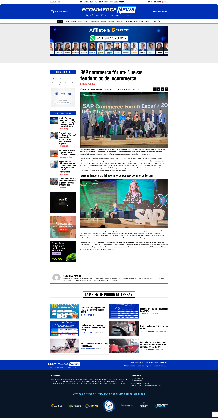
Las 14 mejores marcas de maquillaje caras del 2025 (94, 344)
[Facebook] (53, 79)
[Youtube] (73, 79)
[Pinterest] (162, 89)
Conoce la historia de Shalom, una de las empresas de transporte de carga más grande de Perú (153, 344)
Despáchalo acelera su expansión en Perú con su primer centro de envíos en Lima (67, 182)
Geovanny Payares (96, 89)
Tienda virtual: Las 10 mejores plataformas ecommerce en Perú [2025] (93, 327)
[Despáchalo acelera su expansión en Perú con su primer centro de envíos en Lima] (54, 181)
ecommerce (109, 249)
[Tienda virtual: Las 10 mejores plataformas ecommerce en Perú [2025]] (64, 328)
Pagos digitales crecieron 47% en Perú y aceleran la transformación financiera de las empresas (67, 138)
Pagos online (63, 129)
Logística (62, 187)
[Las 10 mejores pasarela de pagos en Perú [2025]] (124, 311)
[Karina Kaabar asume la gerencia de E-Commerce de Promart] (54, 153)
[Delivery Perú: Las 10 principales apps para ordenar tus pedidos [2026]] (64, 311)
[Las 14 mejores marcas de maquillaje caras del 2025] (64, 346)
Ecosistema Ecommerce (147, 331)
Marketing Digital (88, 84)
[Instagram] (60, 79)
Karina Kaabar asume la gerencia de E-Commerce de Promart (67, 152)
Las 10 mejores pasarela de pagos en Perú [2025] (154, 310)
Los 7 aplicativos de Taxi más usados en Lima (154, 327)
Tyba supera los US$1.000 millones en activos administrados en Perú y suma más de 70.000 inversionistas (67, 166)
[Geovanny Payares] (81, 89)
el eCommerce (114, 238)
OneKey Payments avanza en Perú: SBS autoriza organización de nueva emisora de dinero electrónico (67, 122)
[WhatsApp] (166, 89)
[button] (159, 21)
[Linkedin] (66, 79)
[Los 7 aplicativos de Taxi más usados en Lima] (124, 328)
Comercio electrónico (66, 157)
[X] (158, 89)
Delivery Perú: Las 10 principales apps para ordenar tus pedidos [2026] (93, 309)
